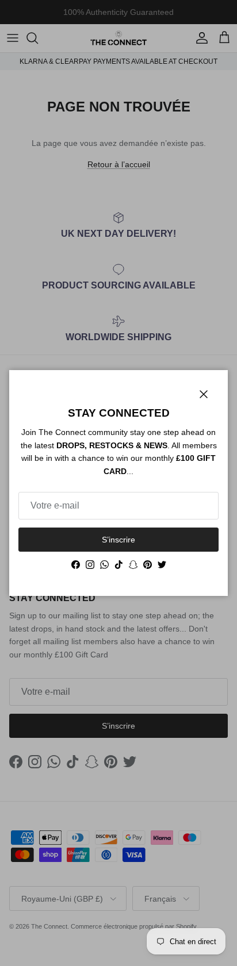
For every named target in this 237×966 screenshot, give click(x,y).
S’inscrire (118, 539)
